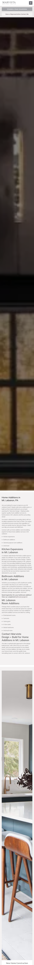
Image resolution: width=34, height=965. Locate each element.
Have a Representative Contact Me (17, 14)
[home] (9, 3)
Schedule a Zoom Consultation (17, 9)
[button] (30, 3)
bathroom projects (21, 597)
